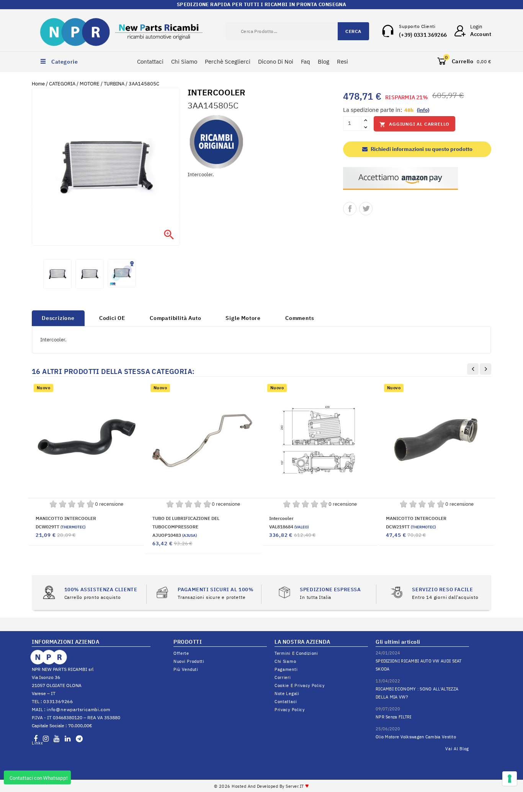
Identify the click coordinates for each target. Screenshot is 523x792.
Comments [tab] (299, 318)
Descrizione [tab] (58, 318)
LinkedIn (37, 743)
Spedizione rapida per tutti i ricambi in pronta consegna (261, 4)
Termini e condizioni (296, 653)
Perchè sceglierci (227, 61)
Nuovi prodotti (188, 661)
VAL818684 (289, 527)
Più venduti (185, 669)
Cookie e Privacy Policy (300, 685)
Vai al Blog (457, 748)
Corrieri (283, 677)
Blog (323, 61)
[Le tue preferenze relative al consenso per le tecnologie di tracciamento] (509, 778)
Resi (342, 61)
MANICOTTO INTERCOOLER (66, 518)
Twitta (366, 208)
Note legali (287, 693)
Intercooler (281, 518)
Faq (305, 61)
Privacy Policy (290, 709)
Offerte (181, 653)
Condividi (349, 208)
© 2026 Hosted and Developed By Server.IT (261, 786)
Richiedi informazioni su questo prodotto (420, 149)
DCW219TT (411, 527)
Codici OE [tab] (112, 318)
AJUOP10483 (174, 535)
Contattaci (150, 61)
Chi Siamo (184, 61)
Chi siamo (285, 661)
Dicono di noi (275, 61)
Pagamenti (286, 669)
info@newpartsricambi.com (78, 709)
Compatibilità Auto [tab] (175, 318)
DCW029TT (60, 527)
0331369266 (58, 701)
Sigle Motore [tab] (243, 318)
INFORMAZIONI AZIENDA (65, 641)
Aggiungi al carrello (414, 124)
